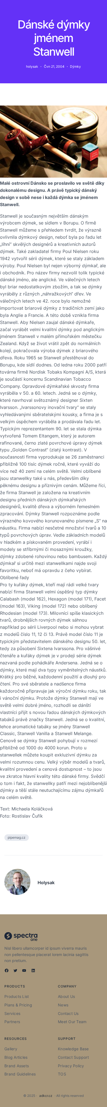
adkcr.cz (45, 1096)
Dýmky (75, 66)
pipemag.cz (17, 837)
